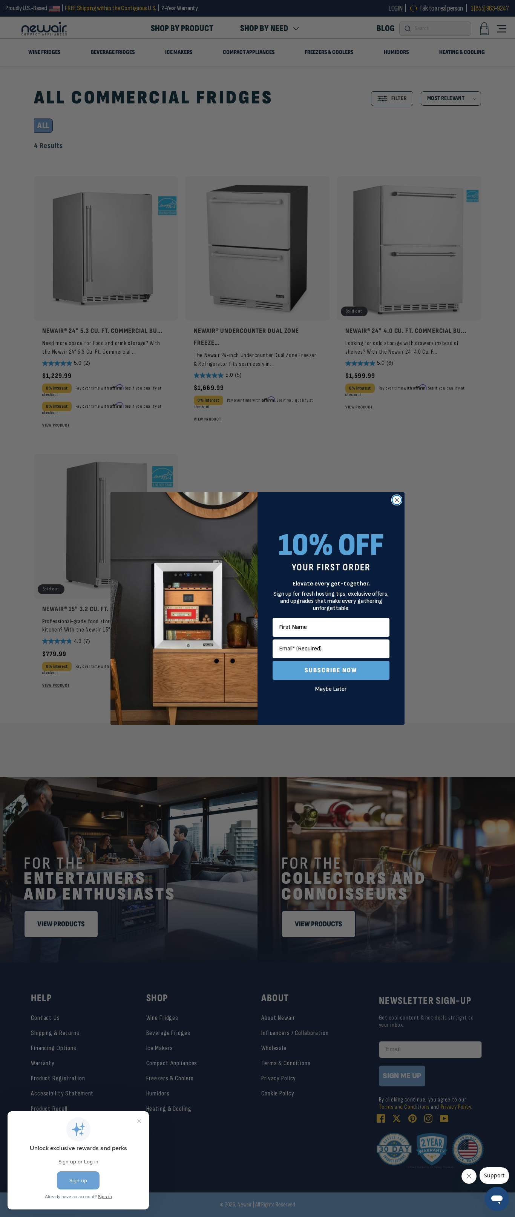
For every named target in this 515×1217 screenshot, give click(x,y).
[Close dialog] (397, 500)
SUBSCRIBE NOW (331, 670)
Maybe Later (331, 689)
